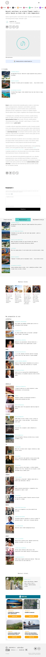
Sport (15, 7)
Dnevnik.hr (4, 7)
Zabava (42, 7)
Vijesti (10, 7)
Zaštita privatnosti (31, 654)
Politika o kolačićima (37, 654)
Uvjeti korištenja (38, 653)
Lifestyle (26, 7)
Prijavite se (23, 209)
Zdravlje (32, 7)
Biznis (37, 7)
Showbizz (20, 7)
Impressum (30, 653)
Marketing (33, 653)
